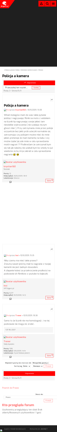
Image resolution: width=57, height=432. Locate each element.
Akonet (44, 429)
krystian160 (20, 110)
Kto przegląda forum (18, 405)
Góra (49, 181)
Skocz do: (39, 394)
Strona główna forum (11, 70)
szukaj (47, 4)
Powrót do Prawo (10, 388)
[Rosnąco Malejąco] (38, 366)
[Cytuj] (51, 100)
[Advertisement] (28, 29)
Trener (18, 315)
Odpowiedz (31, 83)
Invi (16, 255)
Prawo (40, 70)
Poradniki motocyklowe (29, 70)
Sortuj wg (18, 366)
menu (53, 4)
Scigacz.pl (4, 4)
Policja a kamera (15, 76)
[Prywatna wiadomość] (12, 182)
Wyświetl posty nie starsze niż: (18, 363)
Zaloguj (41, 4)
